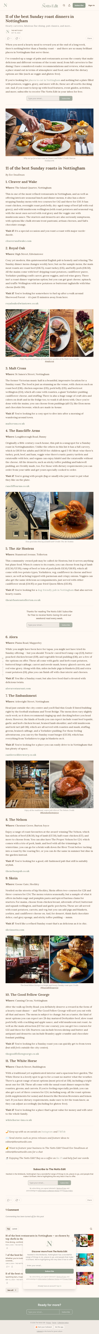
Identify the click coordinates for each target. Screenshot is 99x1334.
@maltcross (49, 361)
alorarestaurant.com (18, 688)
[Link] (2, 168)
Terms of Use (61, 1277)
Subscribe (79, 5)
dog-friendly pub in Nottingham (56, 589)
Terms (54, 1323)
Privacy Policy (68, 1279)
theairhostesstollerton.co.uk (23, 600)
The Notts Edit (17, 30)
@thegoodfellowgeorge (49, 988)
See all (10, 1290)
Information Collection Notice (48, 1279)
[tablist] (12, 1228)
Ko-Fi (59, 1157)
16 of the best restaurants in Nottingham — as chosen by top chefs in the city (38, 1237)
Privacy (48, 1323)
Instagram (47, 1131)
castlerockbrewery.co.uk (21, 754)
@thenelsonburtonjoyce (49, 813)
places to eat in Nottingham (44, 80)
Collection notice (63, 1323)
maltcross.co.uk (15, 423)
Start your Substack (45, 1327)
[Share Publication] (69, 5)
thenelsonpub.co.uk (17, 871)
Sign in (91, 5)
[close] (73, 1241)
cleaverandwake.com (19, 240)
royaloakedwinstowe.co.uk (22, 303)
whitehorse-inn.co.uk (19, 1119)
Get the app (59, 1327)
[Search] (64, 5)
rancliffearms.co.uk (17, 486)
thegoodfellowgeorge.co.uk (22, 1053)
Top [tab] (8, 1229)
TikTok (61, 1131)
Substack (40, 1331)
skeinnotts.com (15, 929)
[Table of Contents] (2, 667)
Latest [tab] (14, 1229)
